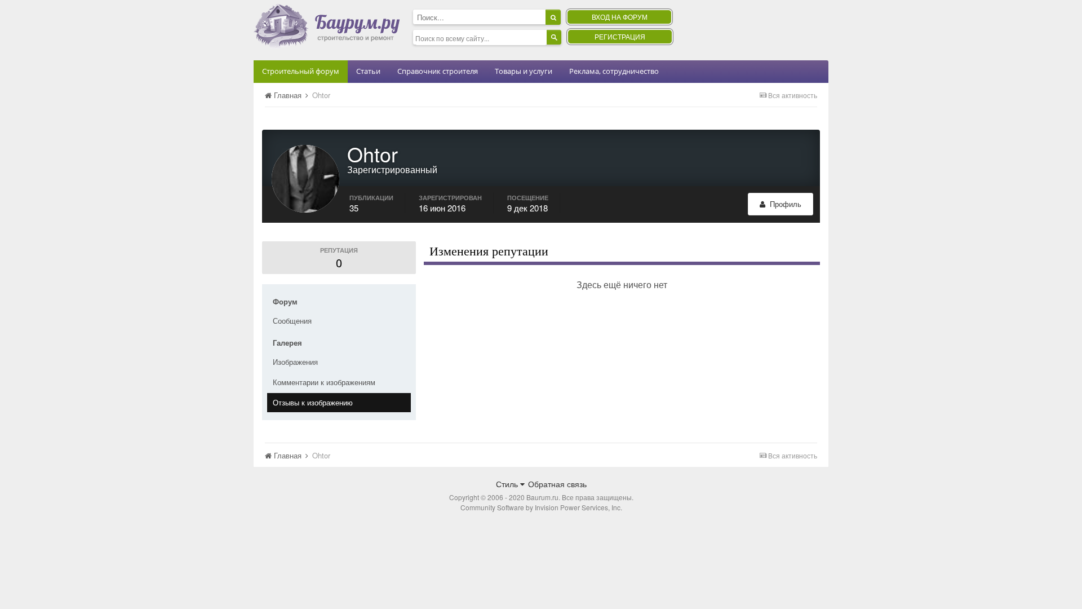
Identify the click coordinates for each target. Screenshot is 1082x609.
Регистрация (620, 36)
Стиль (508, 483)
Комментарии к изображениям (324, 382)
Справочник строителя (437, 71)
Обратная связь (557, 483)
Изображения (295, 361)
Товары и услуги (523, 71)
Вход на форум (620, 16)
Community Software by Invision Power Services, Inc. (541, 507)
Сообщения (292, 320)
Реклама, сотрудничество (614, 71)
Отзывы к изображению (313, 402)
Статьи (368, 71)
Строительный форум (300, 71)
